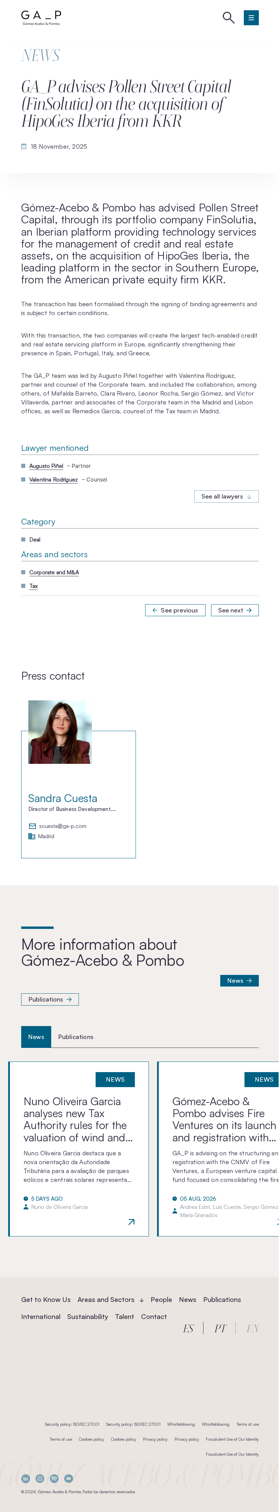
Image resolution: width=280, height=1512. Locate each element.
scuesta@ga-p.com (62, 826)
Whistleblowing (181, 1424)
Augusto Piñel (46, 465)
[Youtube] (68, 1478)
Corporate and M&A (54, 572)
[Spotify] (54, 1478)
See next (230, 610)
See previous (179, 610)
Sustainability (87, 1316)
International (40, 1316)
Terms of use (247, 1424)
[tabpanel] (140, 1149)
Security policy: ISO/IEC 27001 (72, 1424)
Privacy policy (155, 1439)
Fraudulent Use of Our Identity (232, 1439)
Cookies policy (91, 1439)
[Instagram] (40, 1478)
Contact (154, 1316)
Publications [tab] (76, 1036)
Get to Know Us (46, 1299)
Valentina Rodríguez (53, 479)
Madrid (46, 836)
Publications (45, 999)
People (161, 1299)
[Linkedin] (25, 1478)
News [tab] (36, 1036)
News (235, 980)
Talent (124, 1316)
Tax (33, 585)
